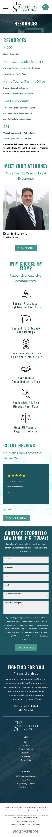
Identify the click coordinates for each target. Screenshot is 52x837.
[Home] (25, 7)
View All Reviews (16, 518)
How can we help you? (13, 602)
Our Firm (26, 745)
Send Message (26, 647)
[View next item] (9, 509)
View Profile (26, 248)
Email (7, 585)
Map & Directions (26, 787)
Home (26, 742)
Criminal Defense (26, 749)
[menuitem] (14, 824)
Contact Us (26, 760)
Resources (26, 752)
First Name (9, 558)
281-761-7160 (26, 710)
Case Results (26, 756)
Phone (7, 576)
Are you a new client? (13, 594)
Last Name (9, 567)
